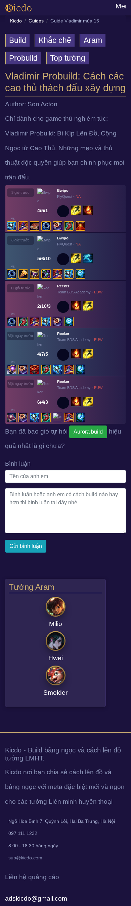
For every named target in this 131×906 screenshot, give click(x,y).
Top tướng (67, 58)
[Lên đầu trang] (1, 725)
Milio (55, 623)
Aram (93, 40)
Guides (36, 20)
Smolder (55, 692)
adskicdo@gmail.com (36, 898)
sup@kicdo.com (25, 857)
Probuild (23, 58)
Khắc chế (55, 40)
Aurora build (88, 432)
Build (17, 40)
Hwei (55, 658)
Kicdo (16, 20)
